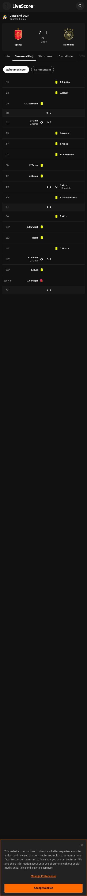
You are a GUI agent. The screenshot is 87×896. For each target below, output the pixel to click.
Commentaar (42, 69)
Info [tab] (7, 56)
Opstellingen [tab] (66, 56)
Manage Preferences (43, 876)
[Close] (82, 845)
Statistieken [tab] (45, 56)
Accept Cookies (43, 888)
